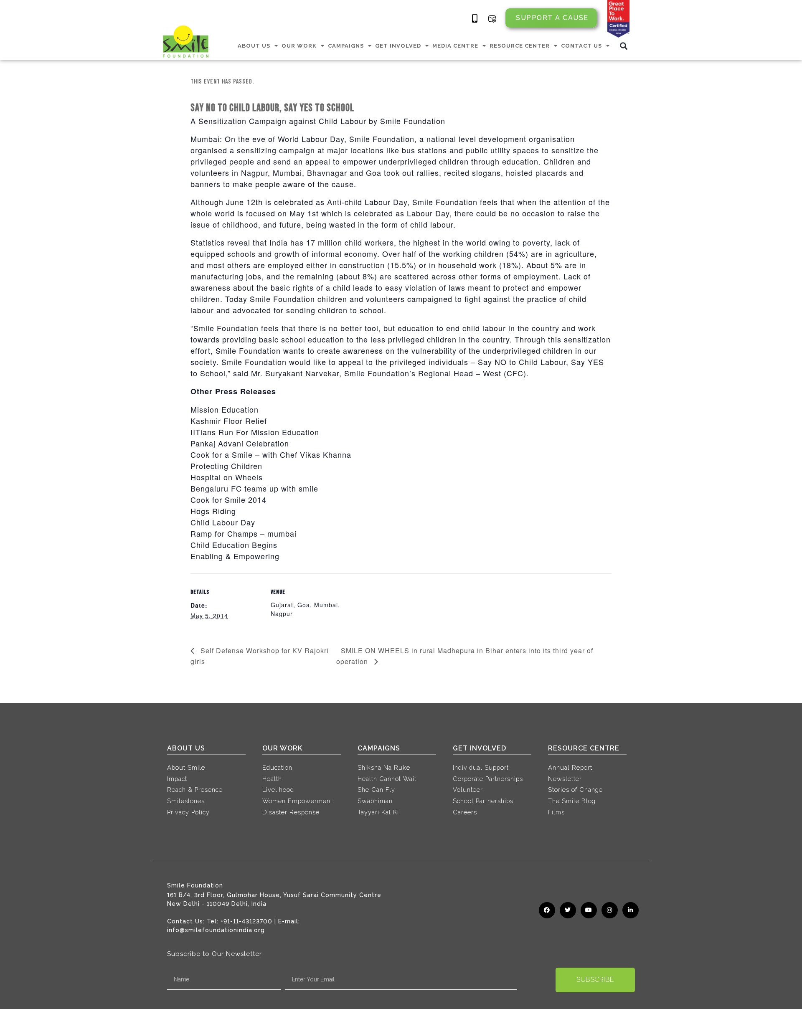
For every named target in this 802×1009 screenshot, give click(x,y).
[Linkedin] (630, 910)
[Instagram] (610, 910)
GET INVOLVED (398, 46)
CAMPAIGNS (346, 46)
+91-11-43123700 (246, 921)
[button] (624, 46)
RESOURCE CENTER (520, 46)
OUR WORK (299, 46)
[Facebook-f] (547, 910)
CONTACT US (581, 46)
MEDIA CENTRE (455, 46)
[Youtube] (589, 910)
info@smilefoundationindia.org (216, 930)
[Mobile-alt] (475, 18)
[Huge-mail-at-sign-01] (492, 18)
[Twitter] (568, 910)
